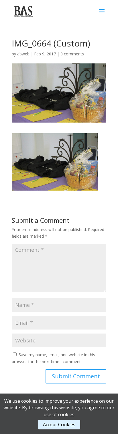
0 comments (72, 54)
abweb (23, 54)
